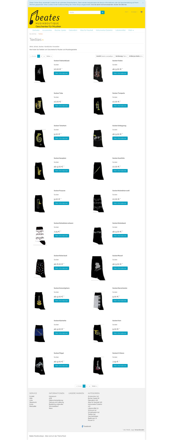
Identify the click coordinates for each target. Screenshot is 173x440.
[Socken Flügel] (40, 366)
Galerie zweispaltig (104, 56)
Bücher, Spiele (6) (93, 398)
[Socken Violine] (98, 73)
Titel (121, 56)
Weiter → (49, 56)
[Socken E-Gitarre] (98, 366)
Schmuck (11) (92, 410)
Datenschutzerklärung (56, 400)
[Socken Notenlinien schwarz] (40, 236)
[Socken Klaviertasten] (98, 301)
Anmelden (134, 12)
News (51, 408)
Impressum (52, 396)
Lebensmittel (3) (93, 408)
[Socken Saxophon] (40, 171)
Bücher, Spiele (60, 30)
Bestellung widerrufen (56, 404)
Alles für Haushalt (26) (95, 402)
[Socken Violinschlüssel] (40, 73)
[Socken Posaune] (40, 203)
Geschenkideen (93, 416)
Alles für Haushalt (86, 30)
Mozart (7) (91, 420)
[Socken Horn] (98, 333)
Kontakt (31, 396)
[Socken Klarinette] (40, 333)
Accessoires (47, 30)
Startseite (35, 30)
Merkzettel (32, 406)
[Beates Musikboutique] (44, 17)
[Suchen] (103, 12)
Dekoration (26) (93, 400)
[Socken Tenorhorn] (40, 138)
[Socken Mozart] (98, 268)
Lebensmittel (120, 30)
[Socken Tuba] (40, 106)
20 (135, 56)
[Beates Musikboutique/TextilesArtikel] (42, 40)
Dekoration (73, 30)
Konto (31, 404)
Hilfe (30, 398)
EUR (126, 12)
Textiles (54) (92, 414)
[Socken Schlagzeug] (98, 138)
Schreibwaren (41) (93, 412)
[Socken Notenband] (98, 236)
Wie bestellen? (54, 406)
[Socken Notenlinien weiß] (98, 203)
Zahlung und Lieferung (56, 402)
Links (31, 400)
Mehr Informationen (61, 73)
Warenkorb (33, 402)
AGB (50, 398)
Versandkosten (139, 430)
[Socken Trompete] (98, 106)
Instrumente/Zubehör (104, 30)
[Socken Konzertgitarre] (40, 301)
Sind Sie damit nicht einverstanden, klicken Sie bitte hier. (109, 4)
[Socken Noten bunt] (40, 268)
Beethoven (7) (92, 418)
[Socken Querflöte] (98, 171)
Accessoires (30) (93, 396)
